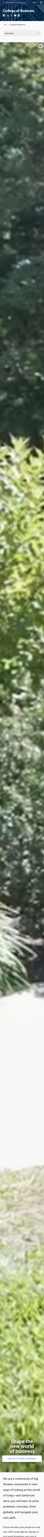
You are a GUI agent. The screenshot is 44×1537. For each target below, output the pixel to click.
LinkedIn (19, 15)
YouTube (15, 15)
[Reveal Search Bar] (41, 2)
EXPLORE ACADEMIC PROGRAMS (22, 1458)
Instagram (8, 15)
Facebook (4, 15)
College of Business (18, 11)
